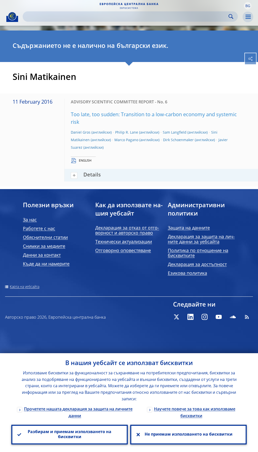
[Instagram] (205, 317)
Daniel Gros (80, 132)
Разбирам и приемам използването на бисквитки (69, 434)
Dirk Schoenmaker (178, 140)
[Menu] (248, 17)
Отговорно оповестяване (123, 251)
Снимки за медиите (44, 246)
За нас (30, 220)
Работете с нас (39, 229)
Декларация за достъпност (197, 264)
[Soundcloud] (233, 317)
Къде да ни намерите (46, 264)
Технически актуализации (123, 242)
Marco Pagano (126, 140)
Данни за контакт (42, 255)
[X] (176, 317)
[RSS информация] (247, 317)
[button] (247, 6)
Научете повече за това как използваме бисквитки (194, 412)
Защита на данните (189, 228)
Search (231, 16)
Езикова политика (187, 273)
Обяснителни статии (45, 237)
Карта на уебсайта (24, 287)
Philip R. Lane (126, 132)
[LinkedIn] (190, 317)
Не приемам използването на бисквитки (189, 435)
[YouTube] (219, 317)
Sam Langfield (174, 132)
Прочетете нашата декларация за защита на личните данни (78, 412)
